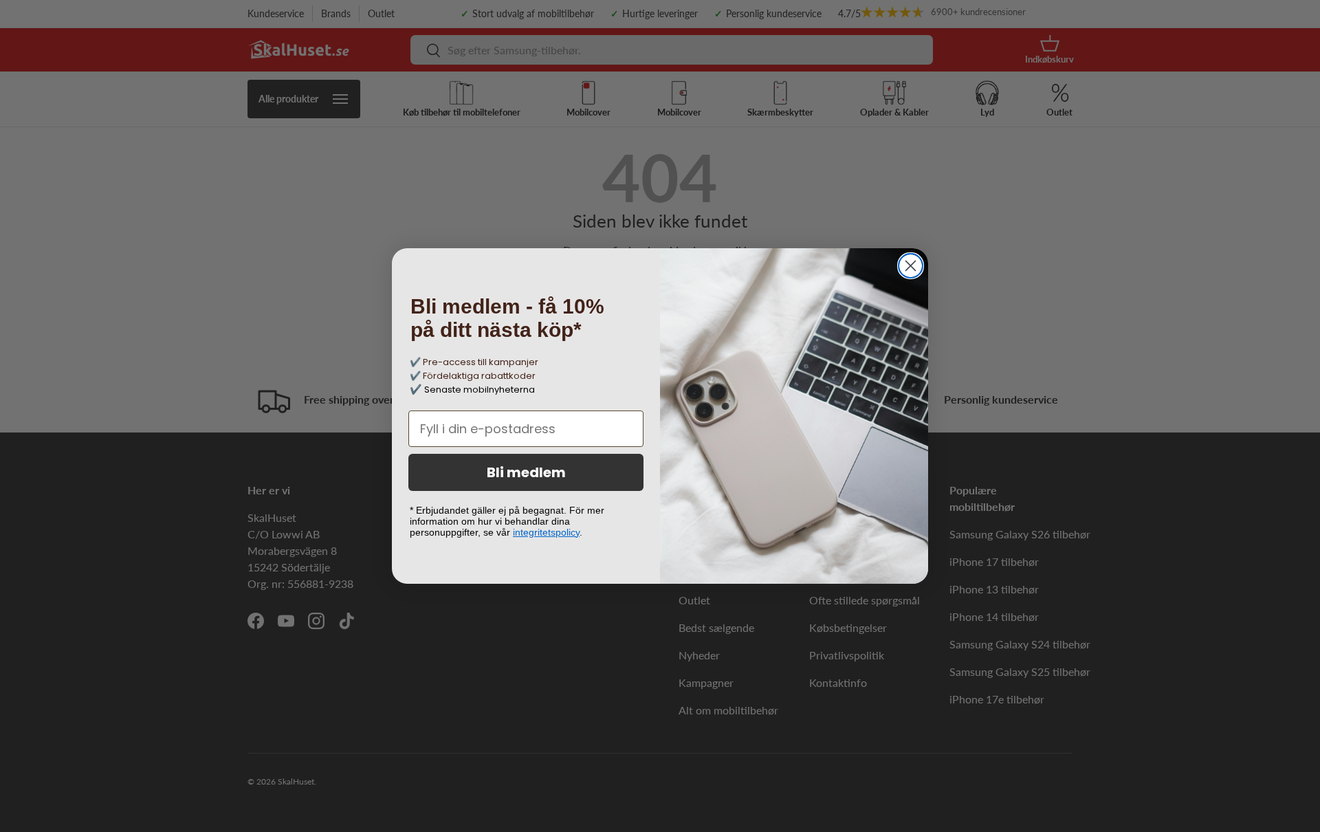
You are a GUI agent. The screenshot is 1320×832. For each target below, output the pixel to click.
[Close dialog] (911, 266)
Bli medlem (526, 472)
